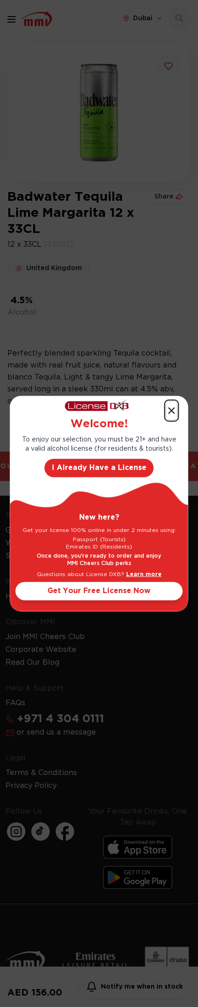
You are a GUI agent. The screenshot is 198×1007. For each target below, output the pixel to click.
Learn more (144, 574)
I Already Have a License (99, 467)
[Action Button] (171, 411)
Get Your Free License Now (99, 590)
